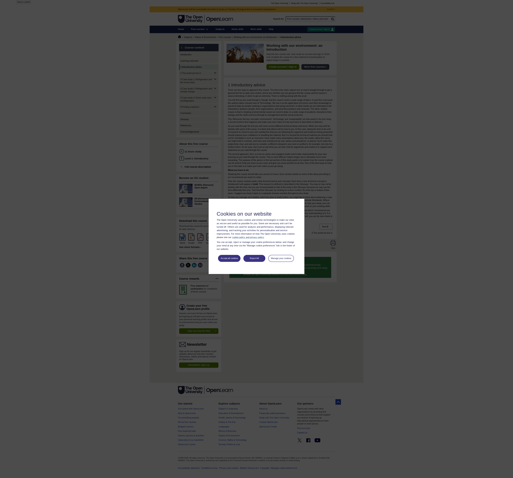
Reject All (254, 258)
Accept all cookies (229, 258)
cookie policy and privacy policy (248, 237)
